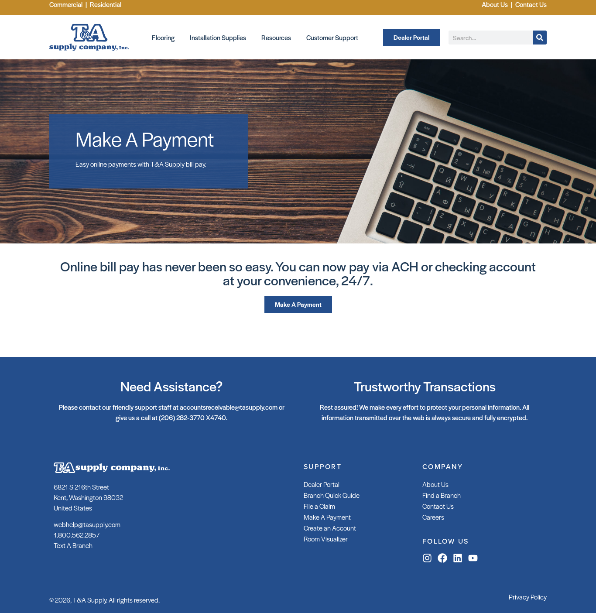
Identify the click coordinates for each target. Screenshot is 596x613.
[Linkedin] (457, 558)
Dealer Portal (321, 484)
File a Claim (319, 505)
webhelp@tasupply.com (87, 524)
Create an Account (330, 527)
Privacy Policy (528, 596)
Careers (433, 516)
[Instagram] (427, 558)
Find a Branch (441, 495)
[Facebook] (442, 558)
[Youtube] (473, 558)
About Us (435, 484)
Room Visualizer (326, 538)
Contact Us (438, 505)
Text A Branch (73, 545)
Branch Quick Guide (332, 495)
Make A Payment (327, 516)
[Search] (540, 38)
